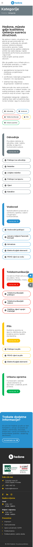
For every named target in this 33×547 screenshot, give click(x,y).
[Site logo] (16, 3)
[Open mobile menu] (2, 3)
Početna (4, 13)
